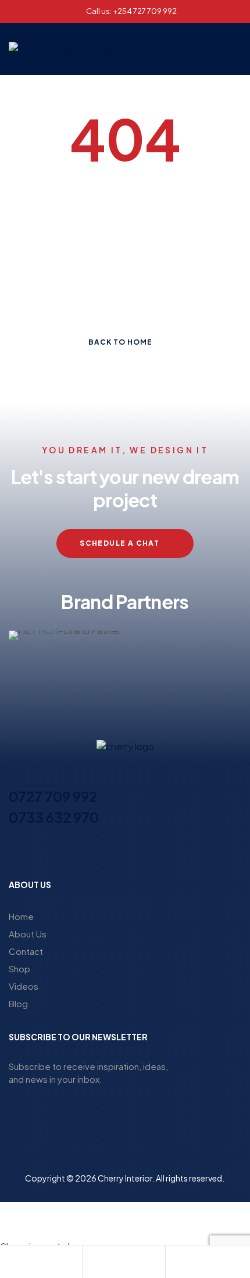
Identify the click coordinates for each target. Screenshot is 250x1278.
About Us (28, 933)
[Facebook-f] (93, 852)
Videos (23, 985)
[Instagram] (114, 852)
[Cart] (174, 1263)
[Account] (91, 1263)
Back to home (120, 342)
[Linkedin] (135, 852)
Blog (18, 1003)
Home (21, 916)
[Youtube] (156, 852)
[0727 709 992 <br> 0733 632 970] (16, 775)
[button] (194, 49)
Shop (19, 968)
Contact (26, 951)
